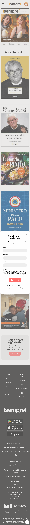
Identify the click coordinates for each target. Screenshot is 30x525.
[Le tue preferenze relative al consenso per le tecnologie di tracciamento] (27, 522)
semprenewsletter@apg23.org (15, 288)
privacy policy (23, 269)
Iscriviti (15, 280)
